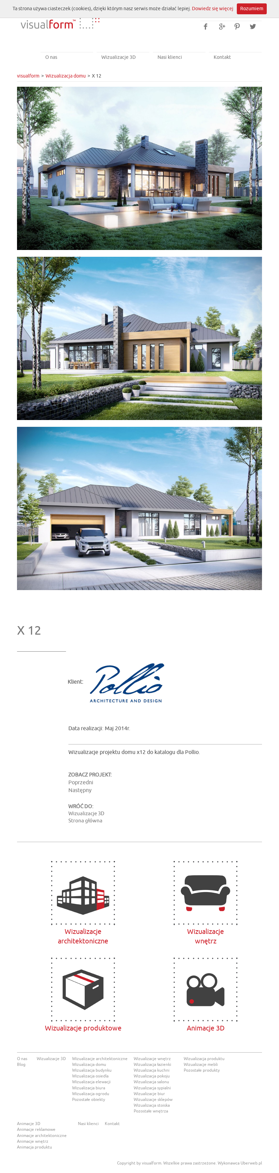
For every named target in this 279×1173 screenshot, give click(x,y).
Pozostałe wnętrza (151, 1111)
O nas (51, 57)
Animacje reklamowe (36, 1129)
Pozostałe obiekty (88, 1099)
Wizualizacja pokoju (152, 1076)
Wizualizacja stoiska (152, 1105)
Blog (21, 1064)
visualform (28, 76)
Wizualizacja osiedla (90, 1076)
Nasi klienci (170, 57)
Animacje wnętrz (32, 1141)
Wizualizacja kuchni (151, 1070)
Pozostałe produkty (202, 1070)
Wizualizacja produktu (204, 1058)
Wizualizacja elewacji (91, 1082)
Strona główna (85, 821)
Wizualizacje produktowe (83, 990)
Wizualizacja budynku (92, 1070)
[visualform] (59, 18)
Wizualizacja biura (88, 1088)
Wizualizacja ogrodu (90, 1093)
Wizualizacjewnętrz (205, 893)
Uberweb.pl (251, 1163)
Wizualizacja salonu (151, 1082)
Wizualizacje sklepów (153, 1099)
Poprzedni (80, 782)
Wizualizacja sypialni (152, 1088)
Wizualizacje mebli (201, 1064)
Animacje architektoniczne (42, 1135)
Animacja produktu (34, 1147)
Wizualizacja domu (66, 76)
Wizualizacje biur (149, 1093)
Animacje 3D (205, 990)
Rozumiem (251, 9)
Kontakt (222, 57)
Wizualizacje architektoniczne (83, 893)
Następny (80, 790)
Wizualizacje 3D (118, 57)
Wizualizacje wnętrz (152, 1058)
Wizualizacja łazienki (152, 1064)
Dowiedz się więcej (212, 9)
